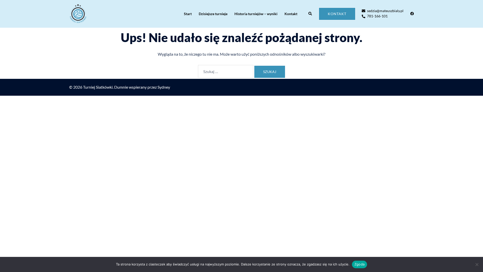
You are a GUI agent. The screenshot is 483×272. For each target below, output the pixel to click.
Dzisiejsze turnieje (213, 14)
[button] (310, 14)
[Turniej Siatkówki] (78, 14)
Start (188, 14)
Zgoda (359, 264)
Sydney (163, 87)
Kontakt (291, 14)
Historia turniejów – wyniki (255, 14)
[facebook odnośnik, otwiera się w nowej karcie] (412, 13)
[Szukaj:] (225, 71)
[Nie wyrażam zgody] (476, 264)
